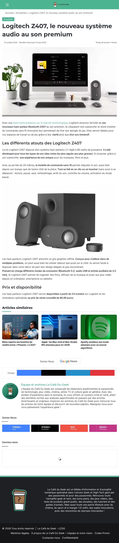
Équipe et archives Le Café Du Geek (45, 384)
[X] (76, 516)
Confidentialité (70, 537)
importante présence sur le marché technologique (40, 122)
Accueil (8, 12)
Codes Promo (102, 533)
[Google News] (68, 361)
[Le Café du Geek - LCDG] (61, 4)
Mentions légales (20, 533)
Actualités (21, 12)
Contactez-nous (51, 537)
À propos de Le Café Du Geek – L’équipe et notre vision (61, 533)
